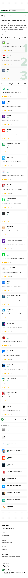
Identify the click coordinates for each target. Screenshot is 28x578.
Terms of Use (4, 552)
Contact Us (4, 540)
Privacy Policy (4, 549)
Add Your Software (5, 538)
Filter (2, 34)
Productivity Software (10, 15)
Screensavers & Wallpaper (19, 15)
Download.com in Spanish (7, 542)
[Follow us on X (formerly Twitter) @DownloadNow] (5, 566)
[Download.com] (4, 10)
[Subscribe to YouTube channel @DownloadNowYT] (8, 566)
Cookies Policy (5, 554)
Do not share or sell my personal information (11, 556)
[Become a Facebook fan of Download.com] (3, 566)
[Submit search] (10, 10)
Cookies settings (5, 558)
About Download (5, 535)
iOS (2, 15)
